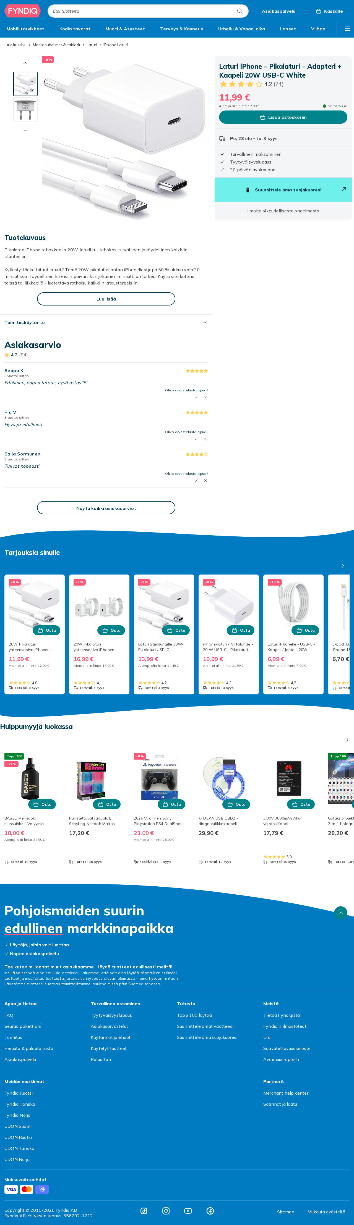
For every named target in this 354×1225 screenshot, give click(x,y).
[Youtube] (188, 1211)
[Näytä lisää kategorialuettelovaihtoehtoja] (347, 28)
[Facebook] (210, 1211)
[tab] (25, 84)
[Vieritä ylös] (340, 913)
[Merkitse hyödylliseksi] (196, 397)
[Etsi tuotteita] (239, 11)
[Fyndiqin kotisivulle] (22, 11)
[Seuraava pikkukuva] (25, 130)
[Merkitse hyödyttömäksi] (205, 397)
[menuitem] (25, 28)
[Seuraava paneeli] (343, 565)
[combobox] (148, 11)
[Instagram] (166, 1211)
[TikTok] (144, 1211)
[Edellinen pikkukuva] (25, 63)
